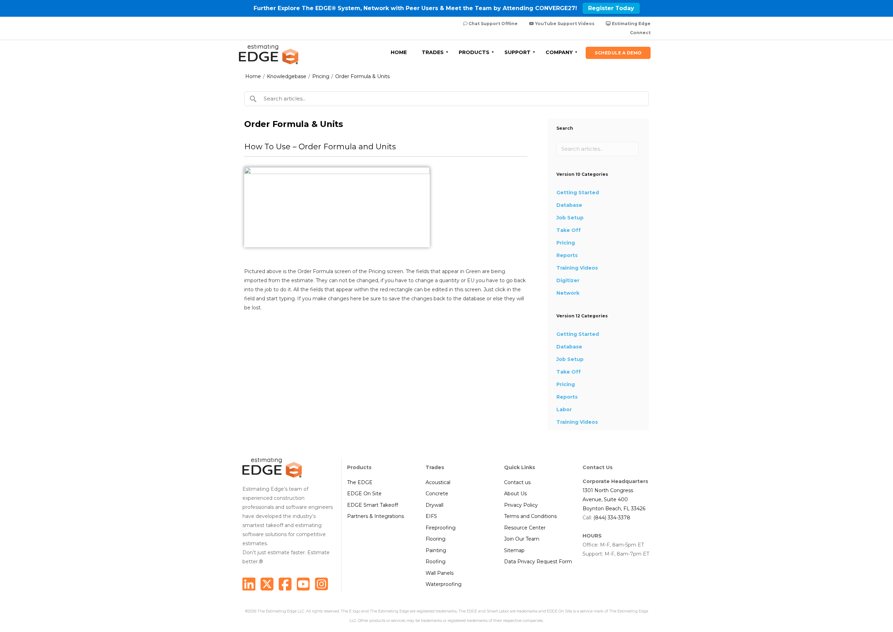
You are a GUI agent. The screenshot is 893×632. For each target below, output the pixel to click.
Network (567, 293)
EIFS (431, 516)
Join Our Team (521, 539)
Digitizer (567, 280)
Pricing (320, 76)
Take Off (568, 230)
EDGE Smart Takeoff (372, 505)
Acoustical (438, 482)
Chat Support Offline (492, 23)
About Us (515, 493)
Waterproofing (443, 584)
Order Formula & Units (362, 76)
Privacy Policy (521, 505)
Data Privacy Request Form (538, 561)
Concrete (437, 493)
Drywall (434, 505)
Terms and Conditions (530, 516)
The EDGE (360, 482)
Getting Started (577, 192)
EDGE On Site (364, 493)
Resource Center (525, 528)
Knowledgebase (286, 76)
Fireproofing (441, 528)
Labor (564, 409)
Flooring (435, 539)
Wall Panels (439, 573)
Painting (436, 550)
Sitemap (514, 550)
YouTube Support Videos (564, 23)
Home (253, 76)
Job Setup (570, 218)
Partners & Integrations (375, 516)
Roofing (435, 561)
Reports (567, 255)
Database (569, 205)
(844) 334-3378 (611, 517)
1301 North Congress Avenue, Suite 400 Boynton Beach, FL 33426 (614, 499)
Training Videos (577, 268)
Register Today (611, 8)
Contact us (517, 482)
